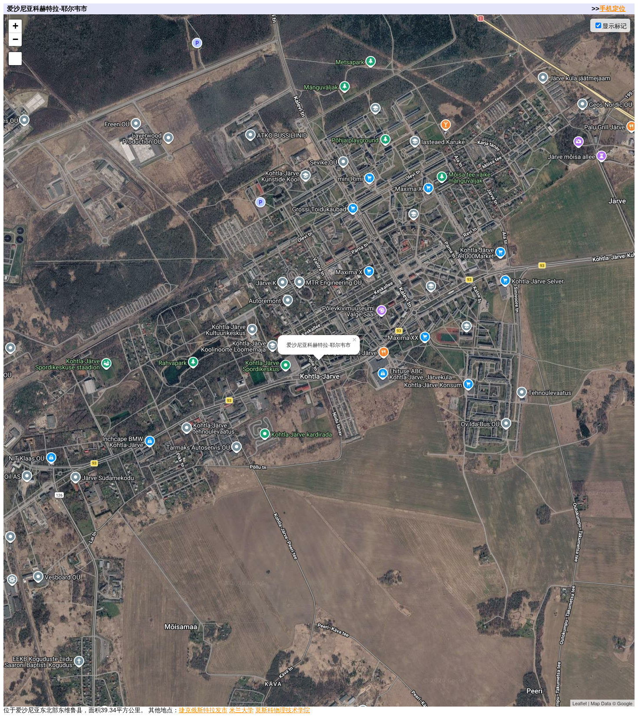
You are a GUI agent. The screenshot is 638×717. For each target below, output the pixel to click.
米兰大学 (241, 710)
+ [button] (15, 25)
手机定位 (612, 8)
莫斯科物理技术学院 (282, 710)
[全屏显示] (15, 58)
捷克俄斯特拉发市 (203, 710)
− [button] (15, 39)
